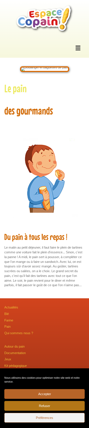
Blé (6, 314)
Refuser (44, 406)
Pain (7, 326)
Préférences (44, 418)
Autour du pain (14, 346)
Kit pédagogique (15, 365)
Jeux (7, 359)
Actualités (11, 307)
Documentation (15, 353)
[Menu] (78, 48)
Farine (8, 320)
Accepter (44, 394)
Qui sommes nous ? (18, 333)
